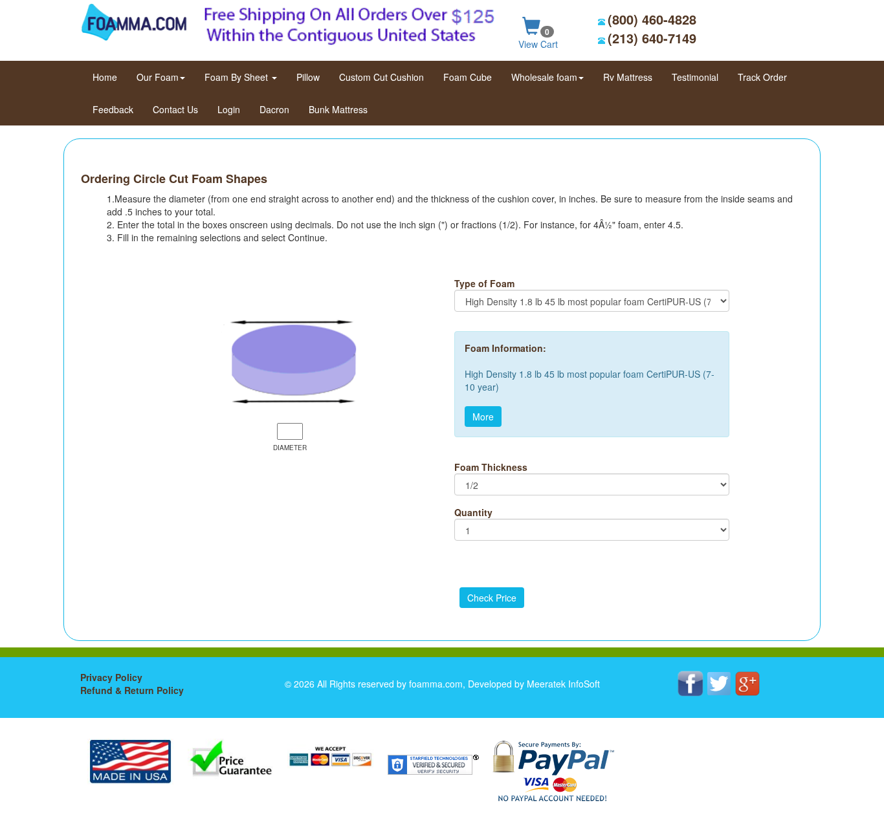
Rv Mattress (627, 76)
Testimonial (695, 76)
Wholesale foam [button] (544, 76)
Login (228, 109)
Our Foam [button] (158, 76)
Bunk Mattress (338, 109)
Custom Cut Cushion (381, 76)
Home (110, 76)
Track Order (762, 76)
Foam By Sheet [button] (237, 76)
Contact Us (175, 109)
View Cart (538, 38)
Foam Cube (467, 76)
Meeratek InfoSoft (563, 683)
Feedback (113, 109)
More (483, 416)
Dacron (274, 109)
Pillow (308, 76)
